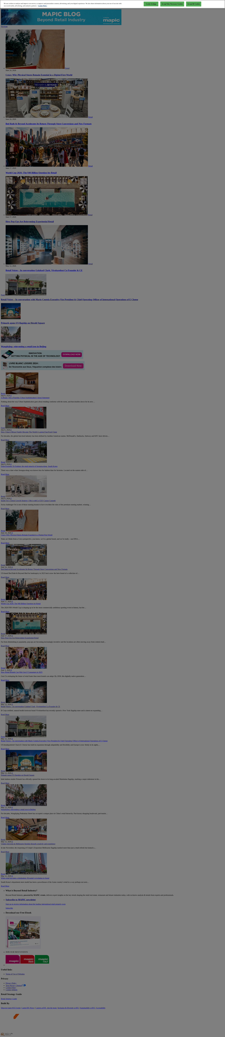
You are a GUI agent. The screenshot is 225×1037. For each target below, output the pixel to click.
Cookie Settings (151, 4)
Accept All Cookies (193, 4)
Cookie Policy (42, 6)
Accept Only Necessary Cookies (172, 4)
